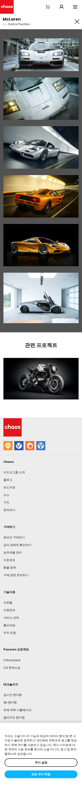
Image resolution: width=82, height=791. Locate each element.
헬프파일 (9, 625)
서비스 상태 (11, 617)
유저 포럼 (9, 633)
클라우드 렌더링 (14, 717)
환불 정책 (9, 567)
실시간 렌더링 (12, 695)
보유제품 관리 (12, 552)
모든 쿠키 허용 (41, 774)
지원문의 (9, 610)
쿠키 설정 (41, 762)
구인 (6, 502)
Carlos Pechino (19, 24)
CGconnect (11, 660)
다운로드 (9, 560)
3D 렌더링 (10, 702)
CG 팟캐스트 (11, 668)
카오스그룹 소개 (14, 472)
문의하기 (9, 510)
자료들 (7, 602)
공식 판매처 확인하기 (17, 545)
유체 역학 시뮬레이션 (17, 710)
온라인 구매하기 (14, 537)
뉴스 (6, 495)
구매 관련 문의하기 (15, 575)
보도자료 (9, 487)
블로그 (7, 480)
